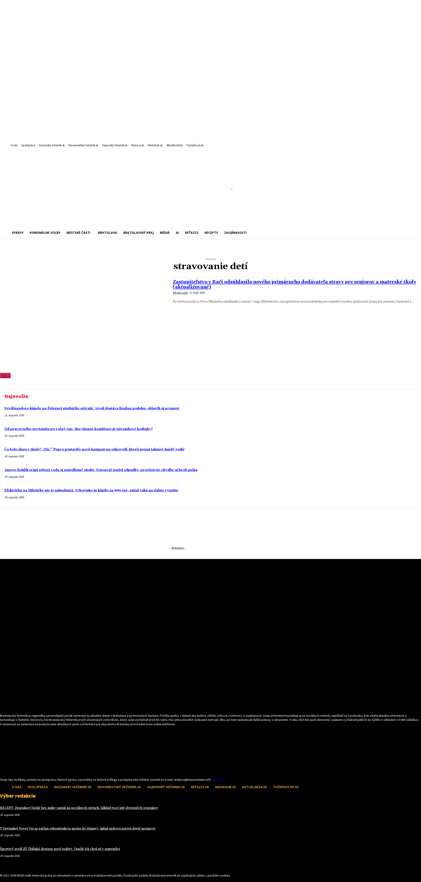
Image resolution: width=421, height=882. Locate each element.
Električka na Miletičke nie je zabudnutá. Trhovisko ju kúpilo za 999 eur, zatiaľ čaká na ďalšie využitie (91, 490)
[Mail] (10, 766)
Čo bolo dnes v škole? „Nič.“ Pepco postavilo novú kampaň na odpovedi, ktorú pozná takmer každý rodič (94, 449)
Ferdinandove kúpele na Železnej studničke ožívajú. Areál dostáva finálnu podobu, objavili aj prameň (91, 408)
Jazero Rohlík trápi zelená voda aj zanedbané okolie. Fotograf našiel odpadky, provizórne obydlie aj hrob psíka (100, 470)
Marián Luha (180, 293)
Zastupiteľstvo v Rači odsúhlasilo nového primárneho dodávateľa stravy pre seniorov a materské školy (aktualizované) (294, 284)
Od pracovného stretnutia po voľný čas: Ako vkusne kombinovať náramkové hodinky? (78, 429)
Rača (5, 375)
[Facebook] (2, 766)
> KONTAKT (219, 780)
